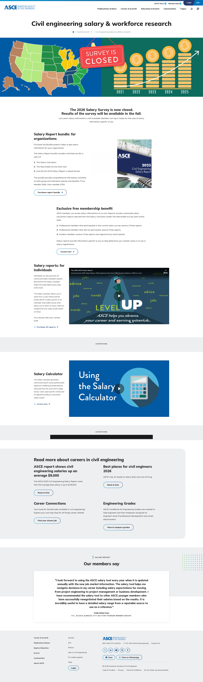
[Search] (191, 8)
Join (69, 643)
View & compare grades (118, 527)
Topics (183, 9)
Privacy (121, 670)
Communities (170, 9)
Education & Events (150, 9)
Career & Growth (129, 9)
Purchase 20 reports (46, 327)
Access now (65, 251)
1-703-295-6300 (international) (136, 643)
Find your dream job (47, 520)
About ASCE (39, 663)
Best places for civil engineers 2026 (127, 468)
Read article (43, 492)
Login (73, 668)
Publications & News (107, 9)
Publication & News (42, 643)
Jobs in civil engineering (77, 652)
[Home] (73, 32)
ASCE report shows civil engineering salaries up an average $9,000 (55, 470)
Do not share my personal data (156, 670)
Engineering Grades (119, 503)
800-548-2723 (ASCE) (112, 643)
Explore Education (41, 648)
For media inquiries (75, 657)
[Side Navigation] (198, 8)
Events (37, 653)
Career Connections (50, 503)
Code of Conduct (109, 670)
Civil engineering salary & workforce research (113, 32)
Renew (71, 647)
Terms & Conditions (134, 670)
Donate (71, 638)
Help (70, 662)
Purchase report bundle (49, 192)
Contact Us (155, 643)
